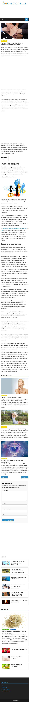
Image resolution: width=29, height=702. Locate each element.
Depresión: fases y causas (5, 477)
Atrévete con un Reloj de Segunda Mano (25, 477)
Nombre (4, 503)
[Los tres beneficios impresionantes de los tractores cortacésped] (6, 571)
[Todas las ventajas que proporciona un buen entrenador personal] (6, 594)
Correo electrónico (6, 509)
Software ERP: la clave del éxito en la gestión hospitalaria (18, 563)
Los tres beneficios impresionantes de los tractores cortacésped (17, 571)
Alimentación (5, 629)
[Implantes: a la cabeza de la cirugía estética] (14, 386)
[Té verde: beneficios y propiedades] (6, 666)
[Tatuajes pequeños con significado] (6, 658)
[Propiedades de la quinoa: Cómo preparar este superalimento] (14, 620)
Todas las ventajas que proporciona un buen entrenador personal (17, 594)
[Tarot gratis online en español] (6, 650)
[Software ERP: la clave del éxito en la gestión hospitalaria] (6, 563)
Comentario (5, 490)
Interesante (3, 40)
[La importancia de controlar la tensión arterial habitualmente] (6, 586)
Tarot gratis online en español (19, 649)
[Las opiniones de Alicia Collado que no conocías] (6, 602)
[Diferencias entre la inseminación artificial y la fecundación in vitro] (14, 449)
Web (4, 514)
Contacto (4, 685)
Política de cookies (6, 689)
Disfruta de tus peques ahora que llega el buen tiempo (14, 429)
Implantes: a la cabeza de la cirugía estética (11, 397)
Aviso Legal (4, 687)
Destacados (4, 609)
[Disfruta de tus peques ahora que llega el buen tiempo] (14, 417)
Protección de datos (6, 691)
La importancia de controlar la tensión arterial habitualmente (18, 586)
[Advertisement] (17, 9)
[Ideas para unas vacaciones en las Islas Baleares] (6, 578)
